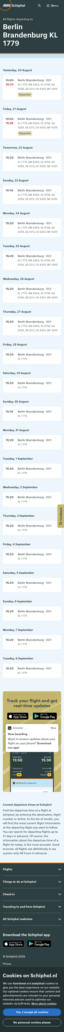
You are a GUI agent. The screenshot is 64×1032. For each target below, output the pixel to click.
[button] (60, 516)
